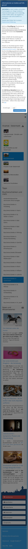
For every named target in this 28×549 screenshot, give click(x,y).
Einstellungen (6, 108)
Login (14, 108)
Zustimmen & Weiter (19, 110)
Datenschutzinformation (9, 49)
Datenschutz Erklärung (8, 22)
